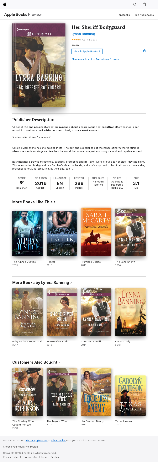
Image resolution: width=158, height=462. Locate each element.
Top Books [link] (123, 15)
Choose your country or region (20, 446)
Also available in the (94, 59)
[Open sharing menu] (144, 51)
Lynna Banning (83, 34)
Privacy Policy (11, 457)
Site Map (55, 457)
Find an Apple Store (37, 440)
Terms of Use (30, 457)
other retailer (58, 440)
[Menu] (153, 4)
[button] (135, 4)
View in (86, 51)
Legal (44, 457)
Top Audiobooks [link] (144, 15)
